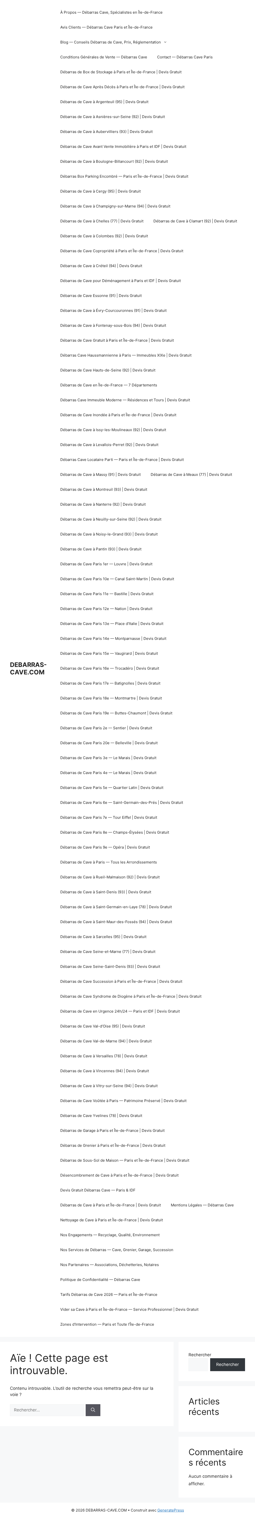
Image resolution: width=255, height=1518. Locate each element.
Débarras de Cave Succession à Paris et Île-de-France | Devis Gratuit (121, 981)
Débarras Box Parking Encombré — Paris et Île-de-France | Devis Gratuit (124, 176)
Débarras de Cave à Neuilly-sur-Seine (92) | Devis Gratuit (110, 519)
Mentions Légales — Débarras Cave (202, 1205)
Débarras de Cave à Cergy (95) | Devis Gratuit (100, 191)
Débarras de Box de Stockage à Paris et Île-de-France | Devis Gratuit (121, 72)
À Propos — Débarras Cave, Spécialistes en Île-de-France (111, 12)
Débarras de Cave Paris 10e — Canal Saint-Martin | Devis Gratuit (117, 578)
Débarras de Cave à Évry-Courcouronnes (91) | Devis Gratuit (113, 310)
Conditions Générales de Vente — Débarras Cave (103, 57)
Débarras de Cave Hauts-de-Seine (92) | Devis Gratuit (107, 370)
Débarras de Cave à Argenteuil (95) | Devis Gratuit (104, 101)
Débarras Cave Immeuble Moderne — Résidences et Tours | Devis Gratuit (125, 400)
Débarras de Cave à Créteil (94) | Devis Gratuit (101, 265)
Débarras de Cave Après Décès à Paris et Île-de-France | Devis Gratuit (122, 86)
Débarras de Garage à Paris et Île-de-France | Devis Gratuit (112, 1130)
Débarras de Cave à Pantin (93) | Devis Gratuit (100, 549)
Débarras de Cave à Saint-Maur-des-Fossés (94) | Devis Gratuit (116, 921)
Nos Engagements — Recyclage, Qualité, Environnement (110, 1234)
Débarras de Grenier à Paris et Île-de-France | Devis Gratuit (112, 1145)
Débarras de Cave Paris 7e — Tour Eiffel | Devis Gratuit (108, 817)
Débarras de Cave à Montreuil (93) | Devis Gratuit (103, 489)
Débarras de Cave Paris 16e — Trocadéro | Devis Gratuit (109, 668)
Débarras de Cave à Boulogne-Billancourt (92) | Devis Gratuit (114, 161)
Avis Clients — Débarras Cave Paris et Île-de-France (106, 27)
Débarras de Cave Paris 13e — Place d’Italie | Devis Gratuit (111, 623)
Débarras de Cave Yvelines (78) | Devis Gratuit (101, 1115)
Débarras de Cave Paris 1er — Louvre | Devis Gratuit (106, 564)
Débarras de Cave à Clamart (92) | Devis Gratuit (195, 221)
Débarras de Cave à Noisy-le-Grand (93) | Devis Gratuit (109, 534)
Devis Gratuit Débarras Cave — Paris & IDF (97, 1190)
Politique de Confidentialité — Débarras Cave (100, 1279)
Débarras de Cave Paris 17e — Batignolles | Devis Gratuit (110, 683)
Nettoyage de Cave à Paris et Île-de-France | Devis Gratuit (111, 1220)
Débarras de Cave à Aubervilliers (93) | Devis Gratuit (106, 131)
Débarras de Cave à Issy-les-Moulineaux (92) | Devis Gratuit (113, 429)
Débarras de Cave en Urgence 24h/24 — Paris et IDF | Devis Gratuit (120, 1011)
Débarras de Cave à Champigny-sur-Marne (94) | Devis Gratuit (115, 206)
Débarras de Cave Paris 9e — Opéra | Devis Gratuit (105, 847)
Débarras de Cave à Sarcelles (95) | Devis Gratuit (103, 936)
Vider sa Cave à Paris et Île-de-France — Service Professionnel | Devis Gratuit (129, 1309)
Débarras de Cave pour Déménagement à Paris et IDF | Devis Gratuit (120, 280)
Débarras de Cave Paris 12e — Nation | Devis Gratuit (106, 608)
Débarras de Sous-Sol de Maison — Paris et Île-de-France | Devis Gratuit (124, 1160)
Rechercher (200, 1354)
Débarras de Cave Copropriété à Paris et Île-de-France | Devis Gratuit (121, 250)
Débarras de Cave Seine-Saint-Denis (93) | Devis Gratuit (110, 966)
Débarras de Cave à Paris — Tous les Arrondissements (108, 862)
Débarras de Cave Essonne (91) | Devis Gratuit (101, 295)
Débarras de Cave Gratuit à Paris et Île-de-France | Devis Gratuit (117, 340)
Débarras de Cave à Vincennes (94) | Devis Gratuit (104, 1070)
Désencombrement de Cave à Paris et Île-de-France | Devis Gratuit (119, 1175)
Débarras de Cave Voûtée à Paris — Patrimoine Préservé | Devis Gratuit (123, 1100)
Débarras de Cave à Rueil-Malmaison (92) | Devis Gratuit (110, 877)
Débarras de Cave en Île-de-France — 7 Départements (108, 385)
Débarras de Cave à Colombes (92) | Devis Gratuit (104, 236)
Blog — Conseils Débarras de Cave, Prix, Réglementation (110, 42)
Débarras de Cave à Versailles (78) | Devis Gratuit (103, 1056)
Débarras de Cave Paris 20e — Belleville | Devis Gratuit (109, 742)
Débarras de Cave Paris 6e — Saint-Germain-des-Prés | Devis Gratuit (121, 802)
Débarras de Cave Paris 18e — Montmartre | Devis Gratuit (111, 698)
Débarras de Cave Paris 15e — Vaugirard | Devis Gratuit (109, 653)
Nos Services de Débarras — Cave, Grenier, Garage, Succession (116, 1249)
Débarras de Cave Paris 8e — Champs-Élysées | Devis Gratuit (114, 832)
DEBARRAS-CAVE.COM (28, 668)
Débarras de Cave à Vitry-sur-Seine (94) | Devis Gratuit (109, 1085)
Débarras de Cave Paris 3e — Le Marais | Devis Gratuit (108, 757)
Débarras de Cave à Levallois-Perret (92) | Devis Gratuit (109, 444)
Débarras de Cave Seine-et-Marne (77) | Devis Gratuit (107, 951)
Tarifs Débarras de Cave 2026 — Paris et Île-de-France (108, 1294)
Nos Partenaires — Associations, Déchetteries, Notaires (109, 1264)
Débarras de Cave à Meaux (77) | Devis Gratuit (191, 474)
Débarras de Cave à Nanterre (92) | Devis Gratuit (103, 504)
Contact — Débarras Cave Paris (185, 57)
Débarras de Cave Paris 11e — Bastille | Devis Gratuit (106, 593)
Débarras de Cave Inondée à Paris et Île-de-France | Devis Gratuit (118, 414)
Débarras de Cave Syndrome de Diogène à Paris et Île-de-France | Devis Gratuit (130, 996)
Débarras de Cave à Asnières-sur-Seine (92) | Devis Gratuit (112, 116)
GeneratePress (170, 1510)
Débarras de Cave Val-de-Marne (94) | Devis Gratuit (106, 1041)
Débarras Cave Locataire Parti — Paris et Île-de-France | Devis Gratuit (122, 459)
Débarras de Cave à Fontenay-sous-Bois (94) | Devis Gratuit (113, 325)
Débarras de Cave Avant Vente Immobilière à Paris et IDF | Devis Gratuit (123, 146)
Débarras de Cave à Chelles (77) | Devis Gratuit (101, 221)
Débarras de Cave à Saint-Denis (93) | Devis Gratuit (105, 892)
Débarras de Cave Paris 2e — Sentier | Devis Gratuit (106, 728)
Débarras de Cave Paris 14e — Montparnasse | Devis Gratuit (113, 638)
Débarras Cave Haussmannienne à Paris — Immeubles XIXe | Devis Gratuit (125, 355)
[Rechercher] (93, 1410)
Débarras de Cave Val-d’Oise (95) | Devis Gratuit (102, 1026)
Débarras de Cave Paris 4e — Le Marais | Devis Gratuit (108, 772)
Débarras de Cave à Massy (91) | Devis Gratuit (100, 474)
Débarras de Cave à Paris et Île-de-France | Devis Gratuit (110, 1205)
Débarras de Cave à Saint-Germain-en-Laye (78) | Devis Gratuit (116, 906)
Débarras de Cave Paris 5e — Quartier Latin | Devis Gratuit (111, 787)
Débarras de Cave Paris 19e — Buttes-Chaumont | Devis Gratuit (116, 713)
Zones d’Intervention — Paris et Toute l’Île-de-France (107, 1324)
